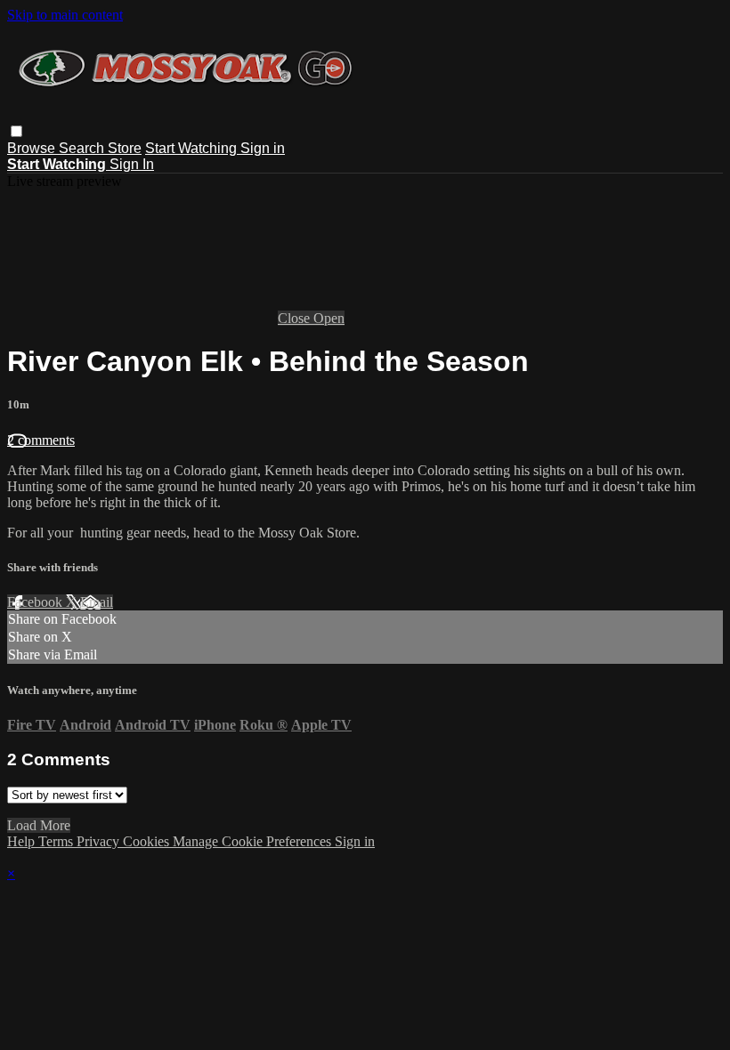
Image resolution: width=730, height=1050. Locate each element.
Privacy (100, 841)
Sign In (132, 164)
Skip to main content (65, 14)
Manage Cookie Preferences (254, 841)
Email (96, 602)
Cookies (148, 841)
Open (329, 318)
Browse (33, 148)
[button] (16, 131)
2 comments (41, 440)
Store (125, 148)
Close (295, 318)
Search (83, 148)
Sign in (262, 148)
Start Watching (192, 148)
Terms (57, 841)
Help (22, 841)
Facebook (36, 602)
